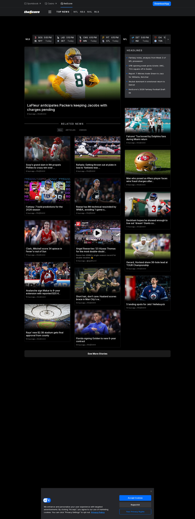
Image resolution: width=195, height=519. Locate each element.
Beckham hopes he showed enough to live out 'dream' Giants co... (147, 222)
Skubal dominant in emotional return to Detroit (147, 83)
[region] (97, 503)
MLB (96, 12)
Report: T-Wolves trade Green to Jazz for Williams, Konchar (146, 75)
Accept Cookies (135, 498)
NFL (76, 12)
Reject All (135, 505)
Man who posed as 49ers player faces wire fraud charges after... (146, 180)
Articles (71, 130)
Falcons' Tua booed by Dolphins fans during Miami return (146, 138)
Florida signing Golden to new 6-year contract (96, 340)
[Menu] (49, 12)
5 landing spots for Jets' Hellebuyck (145, 304)
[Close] (151, 491)
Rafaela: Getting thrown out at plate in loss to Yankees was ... (96, 166)
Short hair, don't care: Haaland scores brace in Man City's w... (96, 298)
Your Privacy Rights (135, 511)
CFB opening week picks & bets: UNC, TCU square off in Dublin (146, 67)
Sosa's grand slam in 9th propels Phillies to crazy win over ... (43, 166)
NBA (82, 12)
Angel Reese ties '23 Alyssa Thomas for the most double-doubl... (95, 250)
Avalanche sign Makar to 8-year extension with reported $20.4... (43, 292)
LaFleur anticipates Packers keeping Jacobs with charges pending (67, 107)
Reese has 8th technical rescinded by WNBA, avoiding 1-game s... (96, 208)
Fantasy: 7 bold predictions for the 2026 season (44, 208)
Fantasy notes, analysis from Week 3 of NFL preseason (147, 59)
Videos (83, 130)
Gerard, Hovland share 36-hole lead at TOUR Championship (147, 264)
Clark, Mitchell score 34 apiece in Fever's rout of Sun (44, 250)
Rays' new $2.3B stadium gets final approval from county (44, 334)
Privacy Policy (98, 512)
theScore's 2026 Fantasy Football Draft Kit (147, 91)
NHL (89, 12)
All (60, 130)
